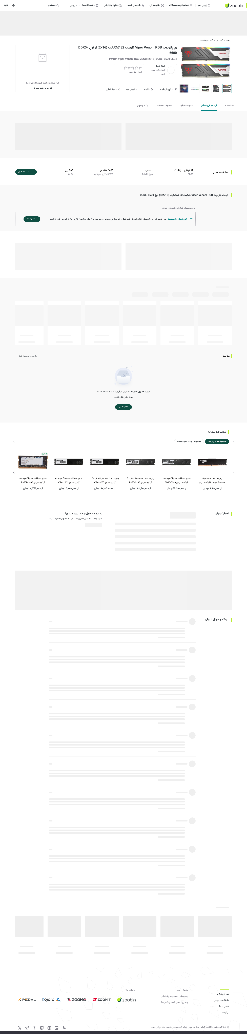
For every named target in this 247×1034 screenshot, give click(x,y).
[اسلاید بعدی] (14, 472)
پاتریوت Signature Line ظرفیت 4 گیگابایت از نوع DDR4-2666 (68, 480)
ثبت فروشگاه (223, 994)
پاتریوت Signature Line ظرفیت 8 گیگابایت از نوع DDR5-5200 (140, 480)
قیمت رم (219, 40)
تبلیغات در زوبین (221, 1000)
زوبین (229, 40)
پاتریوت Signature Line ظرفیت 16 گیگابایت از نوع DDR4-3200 (105, 480)
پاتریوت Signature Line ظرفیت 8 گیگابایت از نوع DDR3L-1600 (33, 480)
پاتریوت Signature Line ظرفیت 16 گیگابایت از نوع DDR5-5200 (176, 480)
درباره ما (225, 1012)
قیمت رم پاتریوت (206, 40)
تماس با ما (224, 1006)
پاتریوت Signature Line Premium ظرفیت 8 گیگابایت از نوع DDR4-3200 (212, 480)
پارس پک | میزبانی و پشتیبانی (174, 996)
